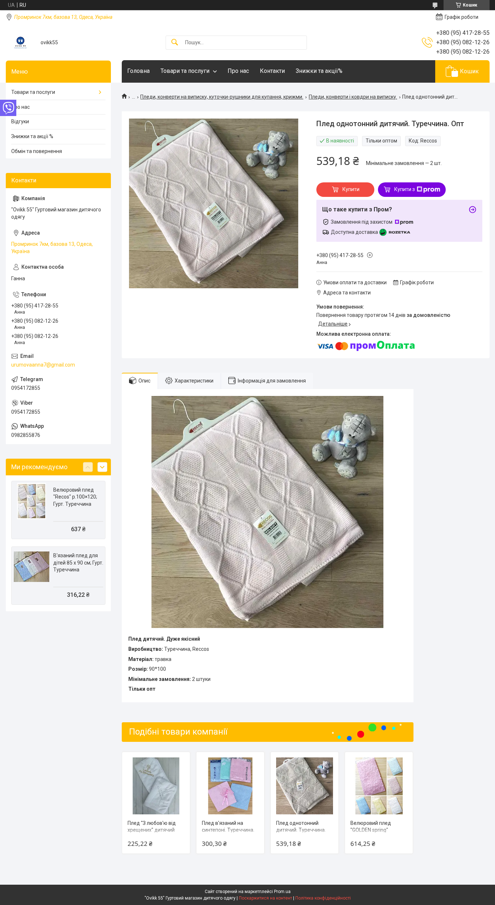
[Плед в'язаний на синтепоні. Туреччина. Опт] (230, 785)
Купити (350, 189)
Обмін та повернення (36, 151)
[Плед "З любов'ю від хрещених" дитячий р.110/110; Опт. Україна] (156, 785)
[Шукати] (175, 42)
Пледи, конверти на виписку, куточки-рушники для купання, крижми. (221, 97)
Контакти (272, 70)
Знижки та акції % (32, 136)
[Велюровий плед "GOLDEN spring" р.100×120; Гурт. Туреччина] (378, 785)
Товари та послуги (185, 70)
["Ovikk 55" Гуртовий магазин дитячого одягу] (20, 42)
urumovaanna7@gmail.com (43, 365)
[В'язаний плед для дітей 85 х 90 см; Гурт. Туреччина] (31, 567)
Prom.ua (282, 891)
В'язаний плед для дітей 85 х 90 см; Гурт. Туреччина (78, 563)
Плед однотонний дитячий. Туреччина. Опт (301, 830)
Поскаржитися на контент (265, 898)
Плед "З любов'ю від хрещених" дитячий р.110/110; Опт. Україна (155, 830)
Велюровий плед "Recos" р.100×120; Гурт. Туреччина (75, 497)
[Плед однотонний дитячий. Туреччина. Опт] (304, 785)
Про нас (238, 70)
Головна (138, 70)
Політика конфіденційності (323, 898)
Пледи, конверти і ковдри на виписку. (353, 97)
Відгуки (20, 121)
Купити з (404, 189)
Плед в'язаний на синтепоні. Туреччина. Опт (228, 830)
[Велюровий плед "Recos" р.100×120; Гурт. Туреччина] (31, 501)
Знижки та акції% (319, 70)
